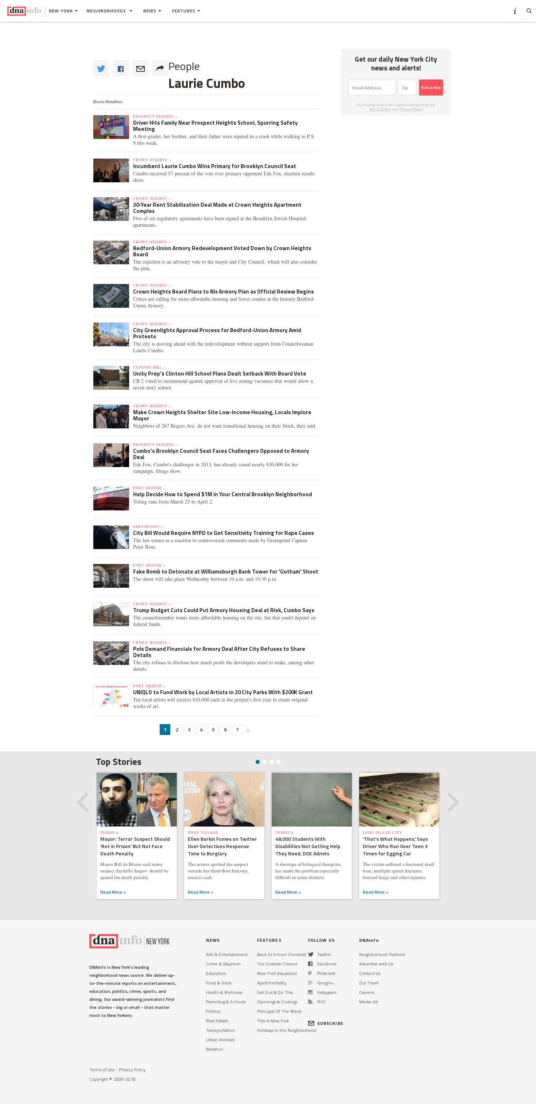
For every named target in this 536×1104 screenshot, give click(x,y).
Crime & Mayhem (223, 963)
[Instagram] (310, 992)
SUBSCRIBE (330, 1023)
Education (216, 973)
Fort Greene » (149, 487)
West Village (203, 832)
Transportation (220, 1030)
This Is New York (273, 1020)
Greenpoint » (148, 526)
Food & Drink (219, 982)
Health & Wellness (224, 992)
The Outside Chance (277, 963)
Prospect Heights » (155, 116)
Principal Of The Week (279, 1011)
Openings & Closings (277, 1001)
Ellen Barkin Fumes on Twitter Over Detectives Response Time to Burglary (222, 846)
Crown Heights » (152, 159)
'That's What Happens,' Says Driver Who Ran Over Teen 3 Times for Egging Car (395, 846)
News (149, 10)
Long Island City (382, 832)
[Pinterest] (309, 973)
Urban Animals (220, 1039)
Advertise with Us (376, 963)
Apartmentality (272, 982)
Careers (366, 992)
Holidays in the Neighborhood (286, 1030)
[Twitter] (311, 954)
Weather (214, 1049)
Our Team (369, 982)
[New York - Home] (24, 11)
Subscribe (431, 87)
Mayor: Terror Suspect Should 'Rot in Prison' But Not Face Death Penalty (135, 846)
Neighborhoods (107, 10)
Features (183, 10)
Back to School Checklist (281, 954)
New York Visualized (277, 973)
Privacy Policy (411, 109)
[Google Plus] (310, 982)
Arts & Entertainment (227, 954)
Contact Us (369, 973)
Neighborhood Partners (382, 954)
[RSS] (310, 1001)
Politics (213, 1011)
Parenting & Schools (226, 1001)
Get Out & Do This (275, 992)
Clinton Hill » (149, 367)
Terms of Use (380, 109)
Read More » (113, 892)
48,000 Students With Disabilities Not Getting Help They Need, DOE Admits (308, 846)
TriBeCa (109, 832)
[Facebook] (310, 963)
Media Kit (368, 1001)
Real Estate (217, 1020)
